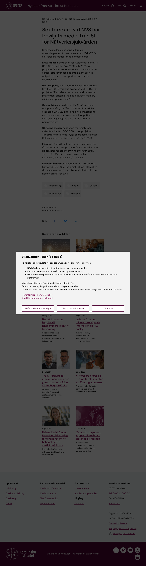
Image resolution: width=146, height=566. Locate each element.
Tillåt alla (108, 308)
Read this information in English (37, 298)
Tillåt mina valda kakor (73, 308)
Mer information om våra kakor (37, 294)
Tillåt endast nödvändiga (38, 308)
